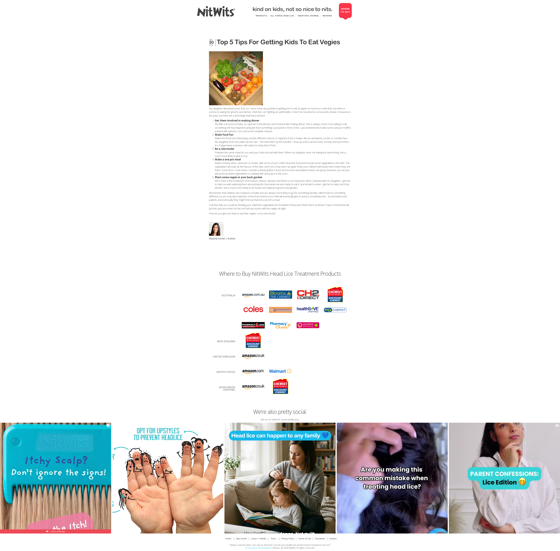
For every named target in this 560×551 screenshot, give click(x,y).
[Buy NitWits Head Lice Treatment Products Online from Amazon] (253, 371)
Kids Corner (241, 538)
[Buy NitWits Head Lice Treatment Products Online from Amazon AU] (253, 294)
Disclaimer (320, 538)
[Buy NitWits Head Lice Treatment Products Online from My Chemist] (335, 310)
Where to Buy (345, 10)
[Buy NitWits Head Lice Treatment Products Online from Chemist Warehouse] (335, 294)
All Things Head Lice (282, 16)
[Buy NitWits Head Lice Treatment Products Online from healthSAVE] (308, 310)
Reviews (327, 16)
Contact (333, 538)
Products (261, 16)
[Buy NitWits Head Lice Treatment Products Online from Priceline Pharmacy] (308, 325)
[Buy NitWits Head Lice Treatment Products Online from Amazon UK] (253, 355)
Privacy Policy (287, 538)
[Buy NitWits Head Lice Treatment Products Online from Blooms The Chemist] (280, 294)
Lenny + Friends (258, 538)
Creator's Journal (308, 16)
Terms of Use (304, 538)
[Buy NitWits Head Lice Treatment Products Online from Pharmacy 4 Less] (253, 325)
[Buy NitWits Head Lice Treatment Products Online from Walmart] (280, 371)
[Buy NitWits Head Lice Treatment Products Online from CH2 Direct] (308, 294)
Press (273, 538)
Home (228, 538)
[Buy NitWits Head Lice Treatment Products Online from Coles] (253, 310)
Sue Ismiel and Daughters (260, 547)
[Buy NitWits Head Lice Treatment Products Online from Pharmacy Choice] (280, 325)
